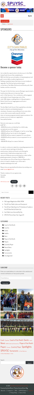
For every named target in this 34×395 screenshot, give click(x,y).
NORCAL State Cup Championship (12, 343)
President (9, 347)
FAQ (16, 390)
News (5, 236)
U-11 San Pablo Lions (23, 351)
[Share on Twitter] (12, 185)
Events (6, 230)
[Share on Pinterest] (16, 185)
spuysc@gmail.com (9, 169)
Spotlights (7, 250)
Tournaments (8, 253)
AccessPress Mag (23, 388)
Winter (12, 353)
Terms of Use (22, 392)
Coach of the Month (9, 225)
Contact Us (10, 390)
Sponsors (31, 390)
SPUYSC (5, 350)
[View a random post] (31, 16)
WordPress (10, 388)
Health (30, 340)
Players (6, 242)
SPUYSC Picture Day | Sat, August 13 (14, 215)
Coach (2, 340)
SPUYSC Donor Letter (5, 181)
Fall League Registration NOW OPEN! (14, 201)
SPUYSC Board (22, 390)
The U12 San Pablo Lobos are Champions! (15, 204)
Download (14, 181)
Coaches (6, 228)
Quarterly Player (8, 244)
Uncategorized (8, 256)
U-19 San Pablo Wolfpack (5, 353)
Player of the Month (9, 239)
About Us (3, 390)
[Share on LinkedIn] (20, 185)
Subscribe (5, 283)
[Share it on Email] (24, 185)
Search (2, 360)
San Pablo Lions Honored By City (13, 212)
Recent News (7, 247)
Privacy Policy (13, 392)
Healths (6, 233)
